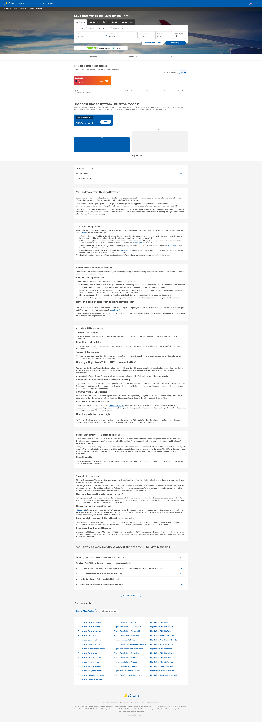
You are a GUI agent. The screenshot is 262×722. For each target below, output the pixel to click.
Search (106, 122)
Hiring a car (80, 510)
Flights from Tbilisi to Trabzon (161, 627)
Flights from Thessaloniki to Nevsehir (128, 649)
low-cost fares (82, 233)
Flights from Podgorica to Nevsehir (91, 675)
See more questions (132, 595)
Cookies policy (124, 702)
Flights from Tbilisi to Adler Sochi (127, 631)
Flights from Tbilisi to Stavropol (90, 631)
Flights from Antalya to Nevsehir (126, 635)
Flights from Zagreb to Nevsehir (90, 680)
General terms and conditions (110, 702)
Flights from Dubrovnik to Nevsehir (163, 675)
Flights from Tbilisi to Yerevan (89, 622)
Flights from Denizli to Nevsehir (162, 635)
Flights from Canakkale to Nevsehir (163, 640)
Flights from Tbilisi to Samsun (89, 658)
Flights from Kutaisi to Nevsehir (90, 644)
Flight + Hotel (39, 3)
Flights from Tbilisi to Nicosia (161, 662)
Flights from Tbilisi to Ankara (89, 653)
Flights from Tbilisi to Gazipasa (126, 658)
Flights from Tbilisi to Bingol (88, 635)
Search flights (175, 43)
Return (159, 34)
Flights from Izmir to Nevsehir (125, 640)
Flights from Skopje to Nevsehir (90, 671)
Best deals (93, 57)
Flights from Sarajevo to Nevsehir (127, 675)
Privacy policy (134, 702)
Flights (21, 3)
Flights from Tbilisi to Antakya (162, 653)
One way (184, 72)
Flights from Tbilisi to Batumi (89, 627)
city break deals (172, 246)
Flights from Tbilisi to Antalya (125, 662)
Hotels (29, 3)
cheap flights (137, 243)
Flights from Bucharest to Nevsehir (91, 649)
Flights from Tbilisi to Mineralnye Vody (128, 627)
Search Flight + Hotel (152, 43)
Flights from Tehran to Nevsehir (126, 666)
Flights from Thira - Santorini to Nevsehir (130, 644)
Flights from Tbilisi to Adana (161, 649)
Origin (80, 34)
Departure (144, 34)
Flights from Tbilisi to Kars (160, 622)
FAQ (171, 57)
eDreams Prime (127, 250)
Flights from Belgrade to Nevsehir (127, 671)
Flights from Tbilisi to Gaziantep (126, 653)
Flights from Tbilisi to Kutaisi (125, 622)
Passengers (179, 34)
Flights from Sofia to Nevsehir (161, 666)
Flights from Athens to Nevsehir (162, 644)
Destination (112, 34)
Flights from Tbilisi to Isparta (161, 658)
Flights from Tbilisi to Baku (160, 631)
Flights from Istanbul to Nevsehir (90, 640)
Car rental (50, 3)
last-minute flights (116, 406)
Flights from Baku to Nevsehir (89, 666)
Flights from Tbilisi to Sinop (88, 662)
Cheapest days (133, 57)
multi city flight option (120, 310)
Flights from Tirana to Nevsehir (162, 671)
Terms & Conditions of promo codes (151, 702)
